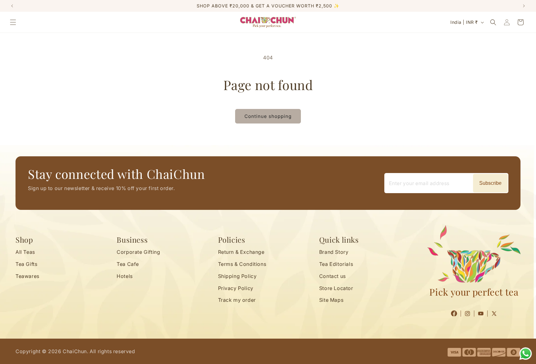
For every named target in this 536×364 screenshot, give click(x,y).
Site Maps (331, 300)
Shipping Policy (237, 276)
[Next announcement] (524, 6)
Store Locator (336, 288)
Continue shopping (268, 116)
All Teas (25, 252)
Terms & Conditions (242, 264)
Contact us (332, 276)
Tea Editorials (336, 264)
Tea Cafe (128, 264)
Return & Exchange (241, 252)
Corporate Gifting (138, 252)
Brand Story (334, 252)
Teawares (27, 276)
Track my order (237, 300)
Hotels (125, 276)
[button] (13, 22)
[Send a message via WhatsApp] (525, 353)
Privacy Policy (235, 288)
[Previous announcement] (12, 6)
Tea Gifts (26, 264)
